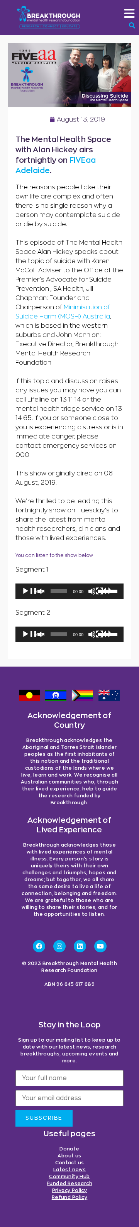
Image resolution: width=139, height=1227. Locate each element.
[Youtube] (100, 946)
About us (69, 1156)
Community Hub (69, 1176)
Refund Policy (69, 1197)
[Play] (33, 595)
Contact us (69, 1162)
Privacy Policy (69, 1190)
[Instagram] (59, 946)
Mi (67, 307)
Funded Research (69, 1183)
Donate (69, 1149)
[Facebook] (39, 946)
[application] (69, 591)
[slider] (109, 590)
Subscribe (44, 1118)
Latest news (69, 1169)
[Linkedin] (80, 946)
